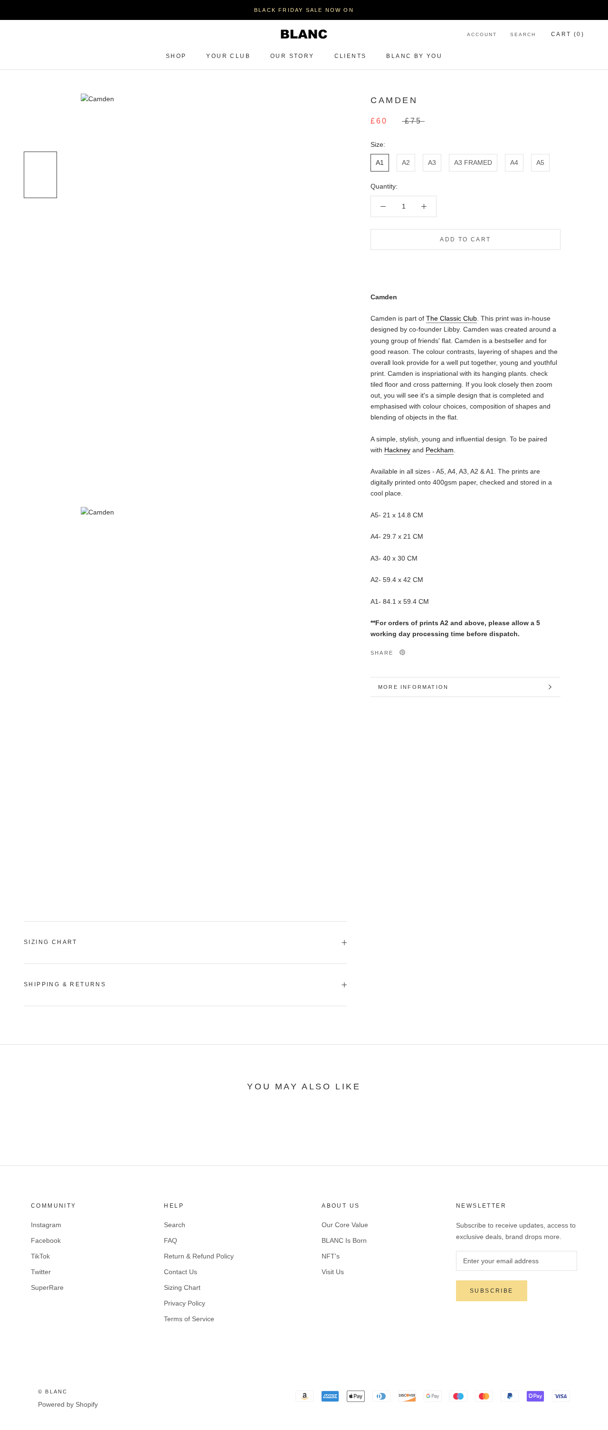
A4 (514, 162)
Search (523, 34)
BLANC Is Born (344, 1240)
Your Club (228, 56)
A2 (406, 162)
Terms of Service (189, 1319)
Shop (176, 56)
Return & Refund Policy (199, 1256)
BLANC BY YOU (414, 56)
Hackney (397, 450)
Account (482, 34)
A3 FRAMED (473, 162)
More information (413, 687)
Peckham (440, 450)
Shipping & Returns (65, 984)
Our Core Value (345, 1225)
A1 (380, 162)
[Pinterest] (402, 652)
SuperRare (47, 1287)
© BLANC (52, 1391)
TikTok (40, 1256)
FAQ (170, 1240)
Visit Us (333, 1272)
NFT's (331, 1256)
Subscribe (491, 1290)
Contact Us (180, 1272)
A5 (540, 162)
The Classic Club (451, 318)
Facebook (46, 1240)
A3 (432, 162)
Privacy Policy (184, 1303)
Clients (350, 56)
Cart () (567, 34)
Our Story (292, 56)
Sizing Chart (50, 942)
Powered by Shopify (68, 1404)
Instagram (46, 1225)
